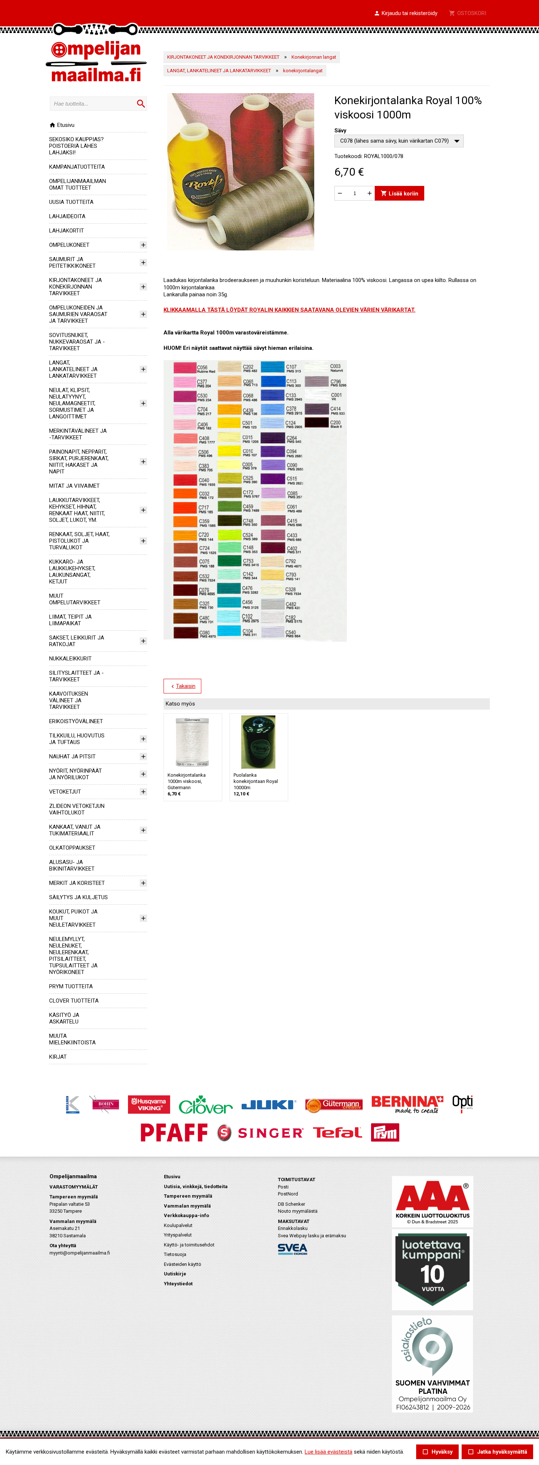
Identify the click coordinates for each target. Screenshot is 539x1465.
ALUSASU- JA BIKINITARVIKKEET (72, 865)
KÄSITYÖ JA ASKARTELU (64, 1018)
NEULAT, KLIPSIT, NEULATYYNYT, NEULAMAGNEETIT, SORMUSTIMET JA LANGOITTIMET (72, 403)
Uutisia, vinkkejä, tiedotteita (196, 1186)
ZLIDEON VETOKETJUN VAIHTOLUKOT (76, 809)
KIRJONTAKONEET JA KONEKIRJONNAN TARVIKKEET (75, 287)
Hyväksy (437, 1451)
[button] (405, 13)
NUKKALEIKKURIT (70, 658)
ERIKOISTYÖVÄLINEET (76, 721)
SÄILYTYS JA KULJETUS (78, 897)
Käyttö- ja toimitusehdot (189, 1245)
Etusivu (61, 125)
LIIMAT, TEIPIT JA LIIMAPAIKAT (70, 620)
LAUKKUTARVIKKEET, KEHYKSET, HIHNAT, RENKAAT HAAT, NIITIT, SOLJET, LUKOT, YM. (77, 510)
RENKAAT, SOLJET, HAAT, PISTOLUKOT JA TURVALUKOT (79, 541)
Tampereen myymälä (188, 1196)
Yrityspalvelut (178, 1235)
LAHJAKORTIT (66, 230)
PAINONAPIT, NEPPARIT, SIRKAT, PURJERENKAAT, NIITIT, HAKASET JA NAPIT (79, 461)
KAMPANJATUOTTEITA (77, 167)
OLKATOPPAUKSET (72, 848)
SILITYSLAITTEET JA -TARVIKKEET (76, 676)
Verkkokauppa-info (186, 1215)
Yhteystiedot (178, 1283)
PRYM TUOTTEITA (71, 986)
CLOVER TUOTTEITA (74, 1000)
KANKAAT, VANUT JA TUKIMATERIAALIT (74, 830)
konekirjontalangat (303, 70)
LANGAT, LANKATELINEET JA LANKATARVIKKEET (73, 369)
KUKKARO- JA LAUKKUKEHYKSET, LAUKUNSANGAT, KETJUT (72, 571)
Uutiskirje (175, 1274)
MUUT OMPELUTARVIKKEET (74, 599)
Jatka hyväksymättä (497, 1451)
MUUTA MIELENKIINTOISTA (72, 1039)
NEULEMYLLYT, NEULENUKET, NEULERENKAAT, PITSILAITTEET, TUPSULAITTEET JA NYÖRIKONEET (73, 955)
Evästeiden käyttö (182, 1264)
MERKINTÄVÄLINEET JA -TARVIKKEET (78, 434)
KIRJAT (58, 1057)
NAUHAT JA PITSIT (72, 756)
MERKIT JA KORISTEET (77, 883)
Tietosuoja (175, 1254)
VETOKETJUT (65, 791)
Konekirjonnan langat (314, 57)
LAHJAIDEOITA (67, 216)
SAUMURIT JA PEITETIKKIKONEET (72, 262)
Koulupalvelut (178, 1225)
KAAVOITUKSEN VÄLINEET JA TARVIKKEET (68, 700)
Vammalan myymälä (187, 1206)
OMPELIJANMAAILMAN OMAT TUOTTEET (77, 184)
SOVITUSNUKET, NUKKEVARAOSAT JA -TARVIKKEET (77, 342)
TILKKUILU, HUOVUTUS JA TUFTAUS (76, 739)
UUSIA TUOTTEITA (71, 202)
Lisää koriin (399, 193)
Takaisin (182, 686)
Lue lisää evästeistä (328, 1451)
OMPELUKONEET (69, 245)
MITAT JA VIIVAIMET (74, 486)
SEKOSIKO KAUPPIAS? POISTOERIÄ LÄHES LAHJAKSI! (76, 146)
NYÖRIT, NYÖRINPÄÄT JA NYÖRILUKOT (75, 774)
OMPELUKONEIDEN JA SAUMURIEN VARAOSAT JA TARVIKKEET (78, 314)
